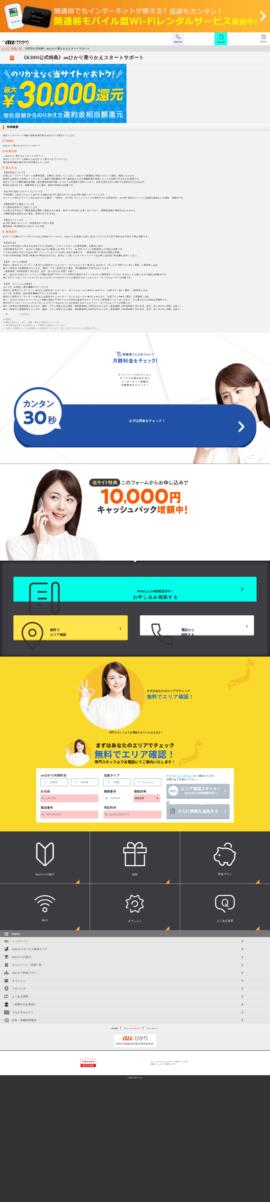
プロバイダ (18, 988)
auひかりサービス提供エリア (29, 949)
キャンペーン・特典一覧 (27, 964)
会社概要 (114, 1028)
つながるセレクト (23, 1012)
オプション (18, 980)
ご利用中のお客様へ (24, 1004)
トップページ (20, 941)
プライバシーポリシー (132, 1028)
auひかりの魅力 (21, 956)
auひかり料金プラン (24, 972)
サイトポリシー (153, 1028)
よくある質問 (20, 996)
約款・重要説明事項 (24, 1020)
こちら (158, 1064)
